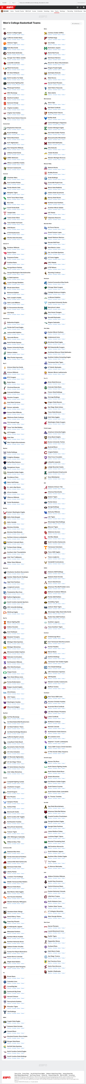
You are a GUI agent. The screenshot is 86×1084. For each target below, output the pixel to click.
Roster (18, 34)
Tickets (22, 34)
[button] (80, 7)
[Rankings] (66, 11)
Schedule (14, 34)
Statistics (9, 34)
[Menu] (2, 7)
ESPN (9, 7)
